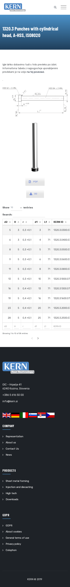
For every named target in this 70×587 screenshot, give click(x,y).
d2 (5, 222)
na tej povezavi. (35, 71)
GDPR (9, 525)
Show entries (17, 207)
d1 (36, 222)
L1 (45, 222)
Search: (7, 214)
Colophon (11, 550)
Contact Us (12, 448)
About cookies (14, 531)
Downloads (12, 499)
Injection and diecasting (19, 487)
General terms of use (17, 537)
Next (38, 338)
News (9, 454)
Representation (14, 436)
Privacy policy (13, 543)
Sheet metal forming (17, 481)
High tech (11, 493)
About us (11, 442)
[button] (16, 208)
